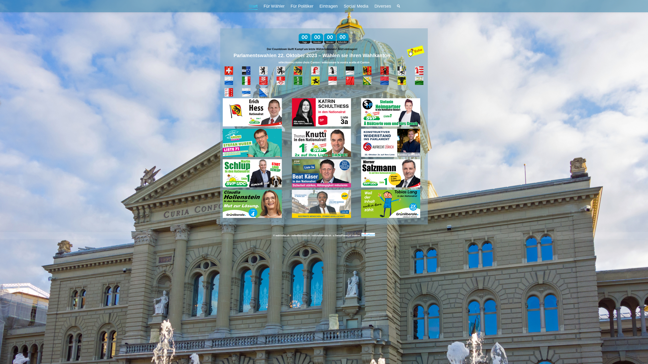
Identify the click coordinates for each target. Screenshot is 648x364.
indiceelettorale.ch (321, 235)
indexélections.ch (300, 235)
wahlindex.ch (282, 235)
